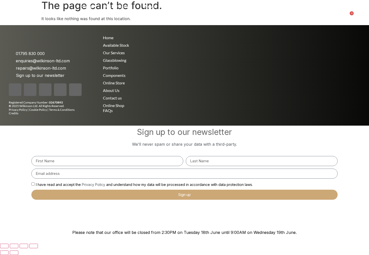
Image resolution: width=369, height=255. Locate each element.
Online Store (114, 82)
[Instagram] (30, 89)
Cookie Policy (38, 110)
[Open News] (159, 6)
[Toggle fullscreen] (14, 246)
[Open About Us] (194, 6)
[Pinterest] (60, 89)
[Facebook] (15, 89)
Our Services (114, 52)
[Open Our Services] (132, 6)
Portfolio (110, 67)
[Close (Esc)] (33, 246)
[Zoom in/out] (4, 246)
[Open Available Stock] (310, 6)
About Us (111, 90)
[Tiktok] (45, 89)
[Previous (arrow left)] (4, 252)
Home (108, 37)
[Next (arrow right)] (14, 252)
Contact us (112, 97)
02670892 (56, 102)
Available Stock (116, 45)
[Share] (24, 246)
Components (114, 75)
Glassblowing (114, 60)
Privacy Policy (18, 110)
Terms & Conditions (62, 110)
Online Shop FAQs (113, 108)
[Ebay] (75, 89)
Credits (13, 113)
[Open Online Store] (262, 6)
